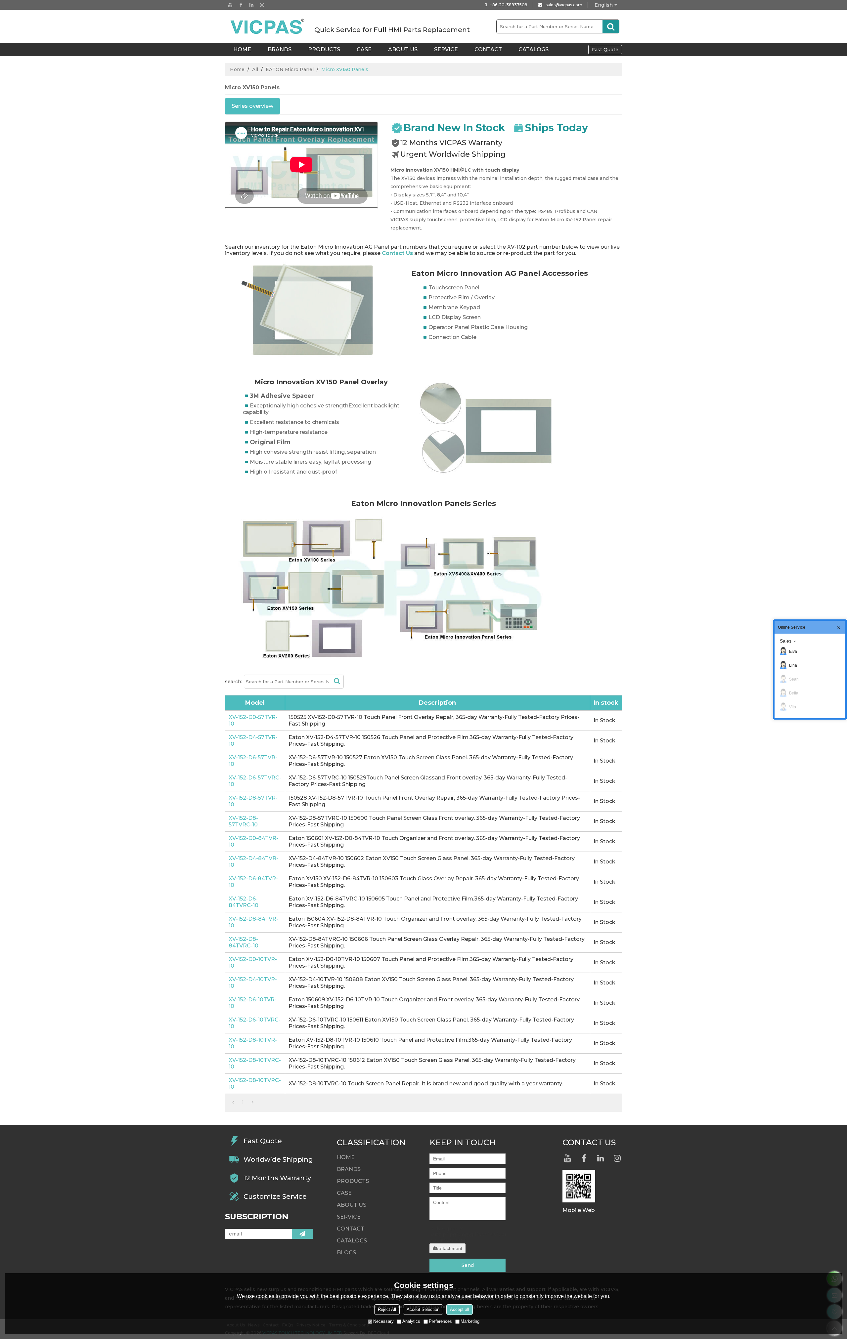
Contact (488, 49)
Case (364, 49)
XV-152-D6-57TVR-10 (253, 760)
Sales (785, 641)
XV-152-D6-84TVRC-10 (243, 902)
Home (237, 69)
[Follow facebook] (241, 5)
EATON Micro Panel (290, 69)
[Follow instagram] (262, 5)
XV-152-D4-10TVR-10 (253, 982)
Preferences (440, 1321)
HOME (242, 49)
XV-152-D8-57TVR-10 (253, 801)
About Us (403, 49)
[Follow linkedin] (251, 5)
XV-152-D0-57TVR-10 (253, 720)
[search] (610, 26)
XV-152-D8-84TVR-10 (253, 922)
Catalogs (533, 49)
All (255, 69)
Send (468, 1265)
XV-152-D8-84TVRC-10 (243, 942)
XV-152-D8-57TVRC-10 (243, 821)
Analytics (411, 1321)
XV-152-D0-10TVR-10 (253, 962)
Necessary (383, 1321)
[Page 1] (233, 1102)
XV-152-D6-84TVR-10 (253, 881)
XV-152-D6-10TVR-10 (253, 1002)
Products (324, 49)
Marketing (470, 1321)
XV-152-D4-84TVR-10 (253, 861)
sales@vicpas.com (564, 4)
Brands (279, 49)
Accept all (459, 1309)
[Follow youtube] (230, 5)
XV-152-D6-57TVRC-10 (255, 780)
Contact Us (397, 253)
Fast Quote (605, 50)
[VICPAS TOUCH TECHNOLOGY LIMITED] (268, 26)
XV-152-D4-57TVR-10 (253, 740)
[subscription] (302, 1234)
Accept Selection (423, 1309)
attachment (450, 1248)
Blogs (346, 1252)
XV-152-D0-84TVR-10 (253, 841)
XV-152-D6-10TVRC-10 (255, 1023)
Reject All (387, 1309)
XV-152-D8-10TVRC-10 (255, 1063)
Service (446, 49)
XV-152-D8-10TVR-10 (253, 1043)
